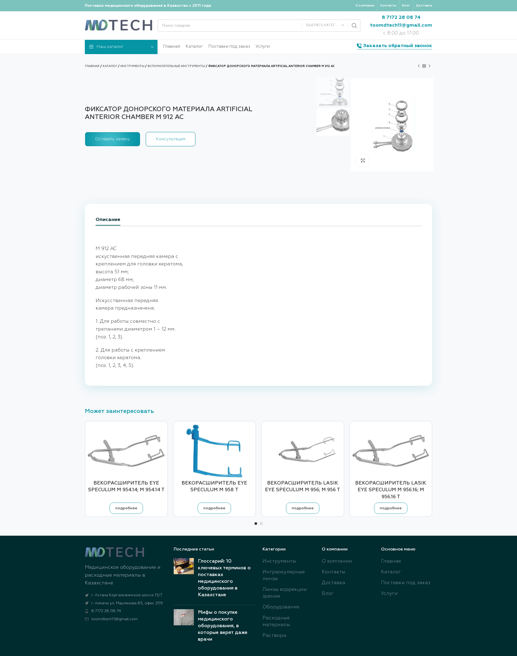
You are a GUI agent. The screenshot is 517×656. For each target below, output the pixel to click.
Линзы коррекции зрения (285, 593)
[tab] (108, 220)
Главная (92, 66)
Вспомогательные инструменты (176, 66)
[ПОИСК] (354, 25)
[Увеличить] (362, 160)
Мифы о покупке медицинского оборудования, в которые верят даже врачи (222, 626)
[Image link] (114, 552)
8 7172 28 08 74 (401, 17)
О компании (337, 561)
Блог (328, 593)
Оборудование (281, 607)
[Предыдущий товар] (418, 66)
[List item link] (125, 611)
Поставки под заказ (405, 582)
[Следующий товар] (429, 66)
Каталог (110, 66)
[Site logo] (118, 25)
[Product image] (214, 451)
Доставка (333, 582)
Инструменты (132, 66)
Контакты (333, 572)
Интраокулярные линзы (284, 575)
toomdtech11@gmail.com (401, 25)
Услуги (389, 593)
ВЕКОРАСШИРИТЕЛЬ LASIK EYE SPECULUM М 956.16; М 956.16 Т (390, 490)
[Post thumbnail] (184, 579)
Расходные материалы (276, 621)
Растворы (275, 635)
